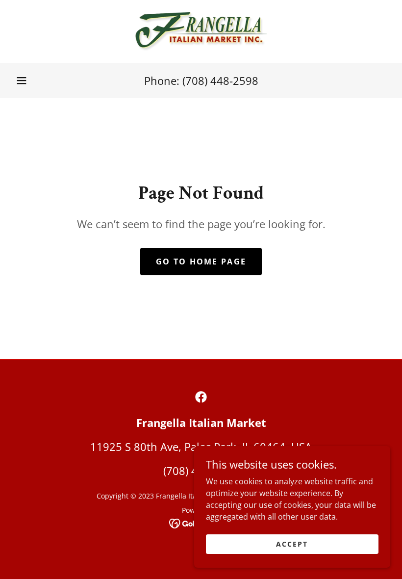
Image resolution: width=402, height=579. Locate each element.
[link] (201, 31)
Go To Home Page (201, 261)
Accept (292, 544)
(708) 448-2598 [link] (220, 80)
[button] (21, 80)
